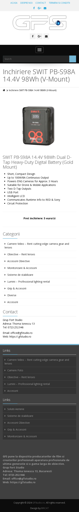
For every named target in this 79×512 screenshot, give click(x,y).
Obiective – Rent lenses (21, 254)
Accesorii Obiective (18, 261)
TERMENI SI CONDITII (59, 2)
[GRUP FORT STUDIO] (39, 23)
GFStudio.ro (39, 502)
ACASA (13, 2)
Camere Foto (15, 370)
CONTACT (40, 2)
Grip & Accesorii (16, 288)
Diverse (11, 295)
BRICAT (45, 508)
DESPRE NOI (26, 2)
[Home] (4, 90)
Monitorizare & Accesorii (22, 268)
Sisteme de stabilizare (20, 274)
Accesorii (12, 302)
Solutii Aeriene (15, 409)
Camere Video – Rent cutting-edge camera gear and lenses (37, 245)
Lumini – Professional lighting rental (28, 281)
